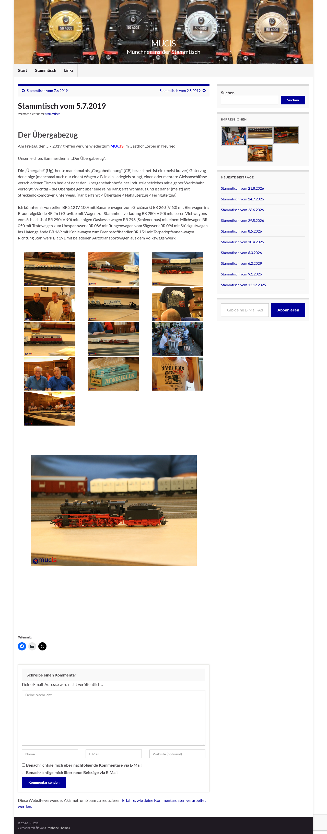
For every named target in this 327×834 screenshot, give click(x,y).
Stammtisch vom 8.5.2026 (241, 231)
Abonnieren (288, 309)
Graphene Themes (57, 828)
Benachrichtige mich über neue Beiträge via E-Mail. (72, 772)
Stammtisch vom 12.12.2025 (243, 285)
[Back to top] (315, 803)
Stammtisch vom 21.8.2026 (242, 188)
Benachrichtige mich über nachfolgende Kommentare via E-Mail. (84, 765)
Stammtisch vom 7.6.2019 (47, 90)
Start (22, 70)
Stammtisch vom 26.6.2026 (242, 210)
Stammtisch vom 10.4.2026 (242, 242)
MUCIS (163, 43)
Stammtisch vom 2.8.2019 (180, 90)
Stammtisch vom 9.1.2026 (241, 274)
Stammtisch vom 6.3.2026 (241, 252)
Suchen (228, 92)
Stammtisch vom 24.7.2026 (242, 199)
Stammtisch (45, 70)
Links (69, 70)
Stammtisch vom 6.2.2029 (241, 263)
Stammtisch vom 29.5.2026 (242, 220)
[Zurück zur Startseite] (163, 32)
